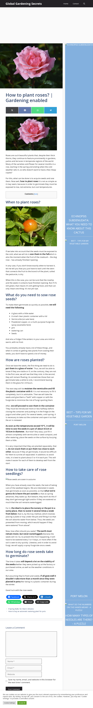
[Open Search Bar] (84, 3)
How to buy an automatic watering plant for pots (27, 611)
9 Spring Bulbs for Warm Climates (21, 609)
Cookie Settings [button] (9, 703)
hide (35, 194)
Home (65, 3)
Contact (76, 3)
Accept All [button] (22, 703)
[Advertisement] (46, 24)
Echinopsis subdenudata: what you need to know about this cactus (79, 224)
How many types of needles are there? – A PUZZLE (79, 619)
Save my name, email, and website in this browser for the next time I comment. (32, 681)
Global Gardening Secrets (24, 4)
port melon (79, 596)
